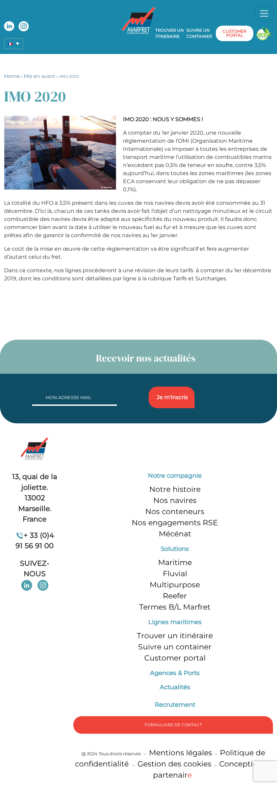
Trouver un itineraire (169, 33)
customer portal (235, 33)
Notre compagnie (175, 475)
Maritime (175, 562)
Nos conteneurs (174, 511)
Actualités (175, 687)
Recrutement (175, 704)
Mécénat (175, 533)
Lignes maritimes (175, 622)
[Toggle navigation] (264, 13)
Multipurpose (175, 584)
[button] (13, 43)
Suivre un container (199, 33)
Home (12, 76)
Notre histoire (175, 489)
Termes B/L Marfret (174, 607)
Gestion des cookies (174, 763)
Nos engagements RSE (175, 522)
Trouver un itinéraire (175, 635)
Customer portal (175, 658)
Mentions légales (180, 752)
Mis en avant (39, 76)
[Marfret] (138, 20)
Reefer (175, 595)
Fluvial (175, 573)
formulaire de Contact (173, 724)
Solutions (175, 549)
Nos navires (175, 500)
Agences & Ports (175, 673)
